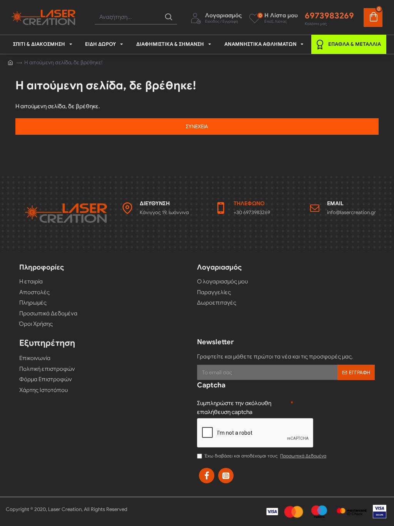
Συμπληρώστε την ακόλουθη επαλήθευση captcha (234, 407)
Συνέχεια (197, 126)
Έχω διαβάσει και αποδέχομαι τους (265, 456)
